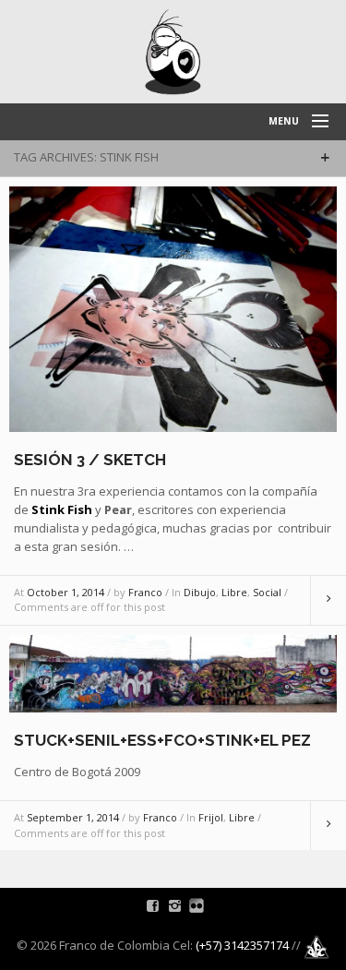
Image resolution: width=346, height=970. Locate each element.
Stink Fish (61, 509)
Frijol (210, 817)
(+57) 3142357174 (242, 946)
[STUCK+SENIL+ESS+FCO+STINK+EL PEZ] (173, 672)
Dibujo (200, 592)
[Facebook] (152, 905)
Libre (234, 592)
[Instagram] (175, 905)
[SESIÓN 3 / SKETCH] (173, 307)
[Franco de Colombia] (173, 51)
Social (267, 592)
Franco (145, 592)
